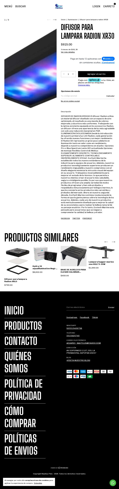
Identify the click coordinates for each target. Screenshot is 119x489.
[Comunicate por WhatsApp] (113, 483)
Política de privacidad (23, 390)
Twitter (76, 218)
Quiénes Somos (17, 362)
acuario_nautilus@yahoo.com (83, 343)
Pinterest (87, 218)
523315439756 (74, 328)
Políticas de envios (21, 444)
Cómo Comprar (20, 417)
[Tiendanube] (60, 468)
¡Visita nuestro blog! (78, 360)
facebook (85, 317)
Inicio (63, 20)
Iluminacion (72, 20)
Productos (23, 326)
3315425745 (73, 335)
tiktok (95, 317)
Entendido (38, 483)
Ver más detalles (68, 52)
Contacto (20, 341)
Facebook (65, 218)
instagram (71, 317)
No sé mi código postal (70, 101)
